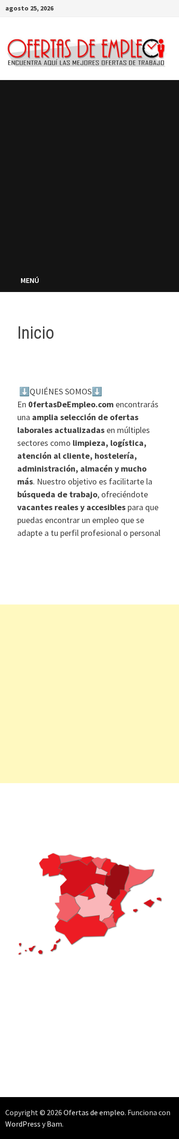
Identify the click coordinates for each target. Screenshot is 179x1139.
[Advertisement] (89, 174)
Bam (54, 1124)
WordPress (23, 1124)
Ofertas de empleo (94, 1112)
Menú (30, 280)
